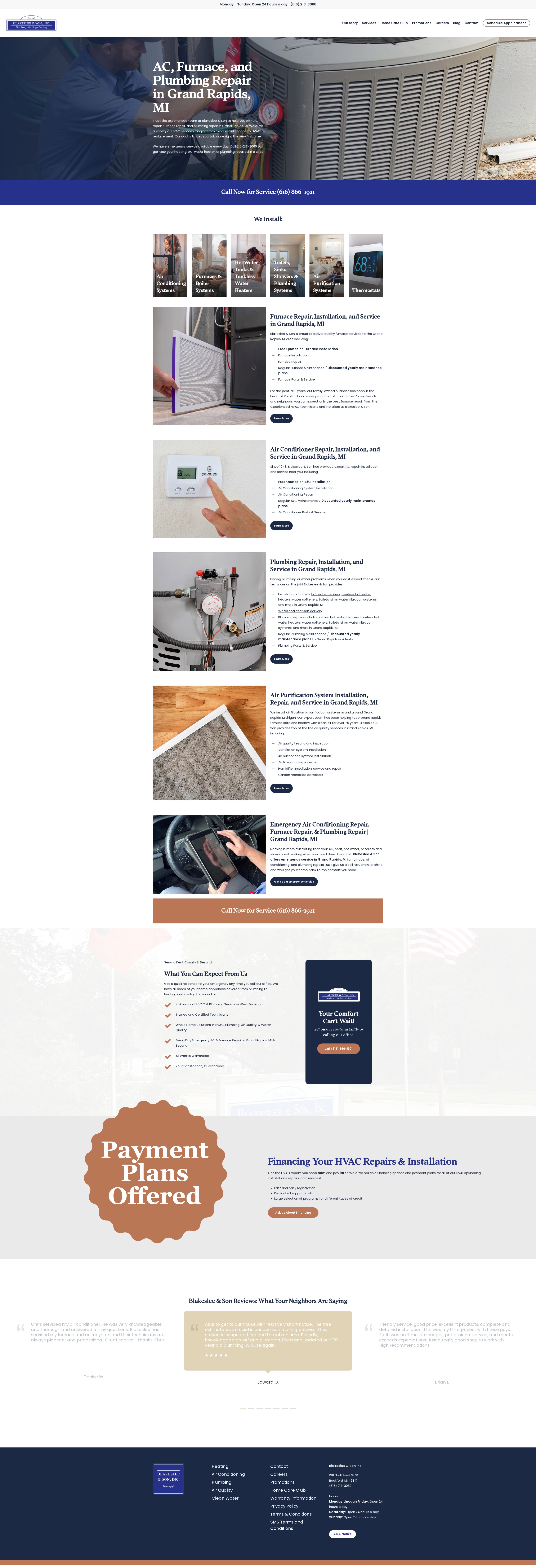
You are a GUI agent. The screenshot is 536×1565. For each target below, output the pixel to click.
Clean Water (225, 1498)
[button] (281, 418)
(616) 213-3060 (303, 4)
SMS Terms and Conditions (286, 1525)
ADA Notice (342, 1534)
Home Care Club (288, 1490)
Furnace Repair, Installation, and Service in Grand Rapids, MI (325, 319)
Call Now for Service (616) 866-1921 (268, 191)
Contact (279, 1466)
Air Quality (222, 1490)
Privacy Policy (284, 1506)
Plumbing (222, 1482)
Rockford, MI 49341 (343, 1480)
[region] (268, 1356)
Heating (220, 1466)
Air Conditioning (228, 1474)
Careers (279, 1474)
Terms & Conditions (291, 1514)
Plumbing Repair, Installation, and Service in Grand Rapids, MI (316, 564)
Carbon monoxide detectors (300, 775)
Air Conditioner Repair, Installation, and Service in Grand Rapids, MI (325, 452)
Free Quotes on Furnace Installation (308, 349)
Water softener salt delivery (300, 611)
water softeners (304, 599)
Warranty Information (293, 1498)
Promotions (282, 1482)
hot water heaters (325, 594)
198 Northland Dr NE (343, 1475)
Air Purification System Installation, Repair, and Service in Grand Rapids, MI (324, 698)
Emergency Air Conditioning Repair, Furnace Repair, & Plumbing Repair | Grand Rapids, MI (319, 831)
